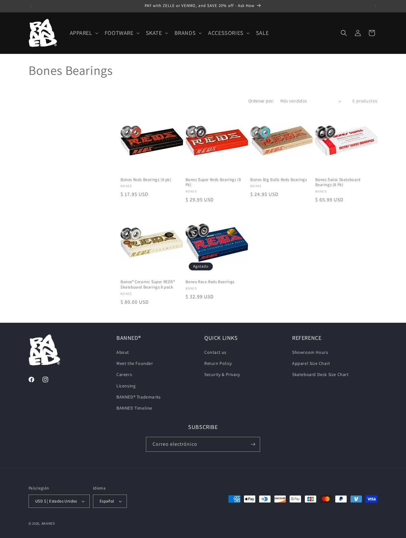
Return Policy (218, 363)
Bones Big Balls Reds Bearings (278, 179)
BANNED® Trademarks (138, 397)
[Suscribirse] (253, 444)
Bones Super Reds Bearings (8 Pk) (213, 182)
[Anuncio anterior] (31, 6)
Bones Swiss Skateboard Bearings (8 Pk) (338, 182)
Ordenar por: (261, 101)
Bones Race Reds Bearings (210, 281)
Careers (124, 374)
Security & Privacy (222, 374)
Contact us (215, 352)
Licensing (125, 386)
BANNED (48, 523)
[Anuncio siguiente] (375, 6)
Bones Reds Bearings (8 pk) (146, 179)
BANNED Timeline (134, 408)
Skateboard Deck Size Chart (320, 374)
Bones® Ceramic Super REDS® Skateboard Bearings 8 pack (148, 284)
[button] (83, 32)
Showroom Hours (310, 352)
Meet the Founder (134, 363)
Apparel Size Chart (311, 363)
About (122, 352)
